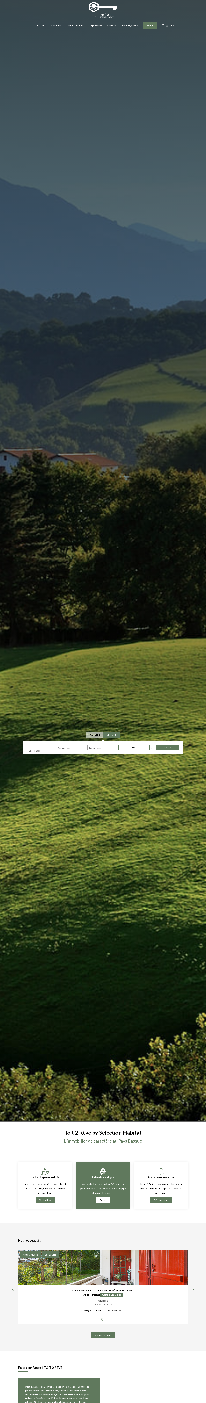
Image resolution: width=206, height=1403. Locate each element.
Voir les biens (45, 1200)
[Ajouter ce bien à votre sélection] (103, 1320)
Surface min (64, 748)
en (172, 25)
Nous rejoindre (130, 25)
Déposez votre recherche (102, 25)
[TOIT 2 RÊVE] (103, 9)
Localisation (34, 750)
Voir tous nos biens (103, 1335)
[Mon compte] (167, 26)
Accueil (40, 25)
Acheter (95, 734)
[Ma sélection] (163, 26)
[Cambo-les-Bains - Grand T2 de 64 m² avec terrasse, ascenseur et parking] (103, 1267)
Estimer (111, 735)
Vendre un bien (75, 25)
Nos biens (56, 25)
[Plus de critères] (152, 747)
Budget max (95, 748)
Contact (150, 25)
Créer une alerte (161, 1200)
